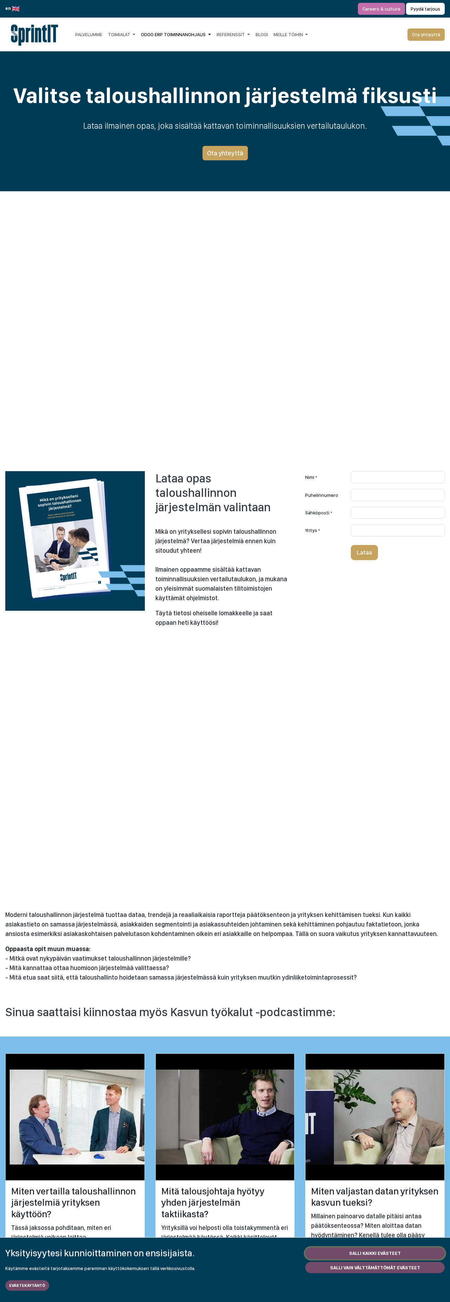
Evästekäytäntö (27, 1285)
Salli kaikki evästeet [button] (375, 1253)
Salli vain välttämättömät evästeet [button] (375, 1267)
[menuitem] (88, 34)
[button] (364, 552)
